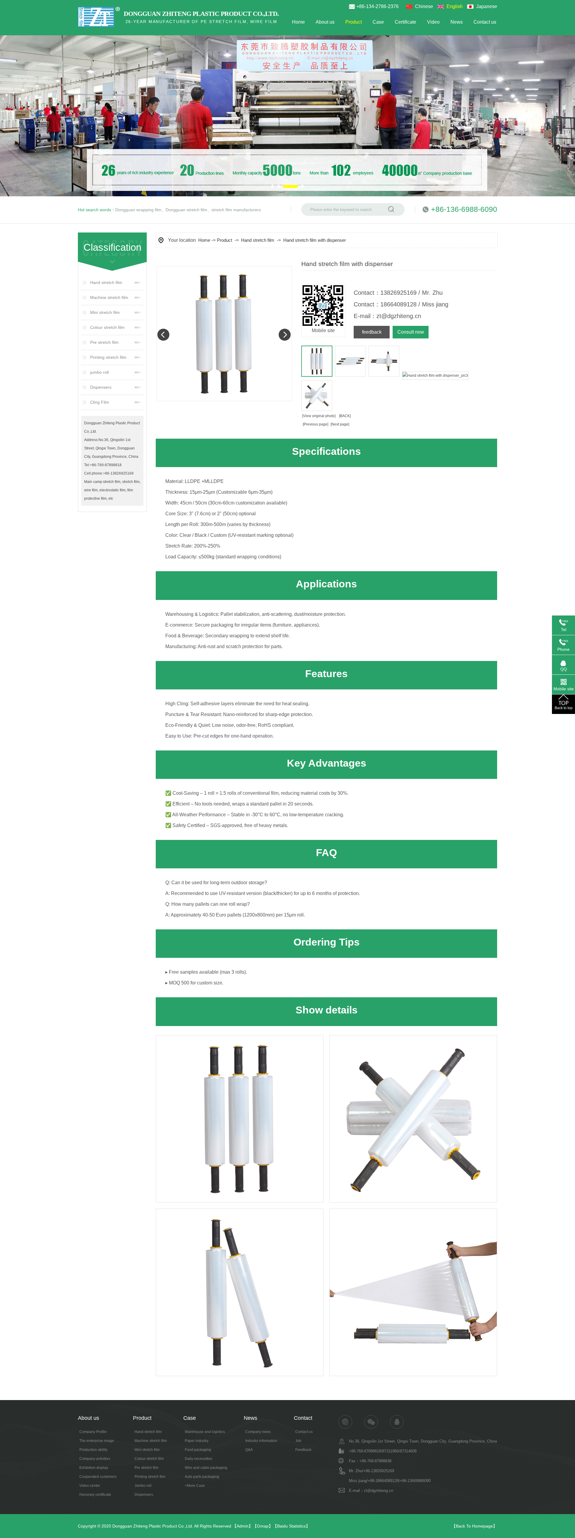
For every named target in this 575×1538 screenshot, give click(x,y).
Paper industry (196, 1441)
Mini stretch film (105, 312)
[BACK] (345, 416)
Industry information (261, 1441)
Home (298, 22)
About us (325, 22)
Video (433, 22)
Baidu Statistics (291, 1526)
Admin (243, 1526)
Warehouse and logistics (205, 1432)
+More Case (195, 1486)
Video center (89, 1486)
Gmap (263, 1526)
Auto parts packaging (202, 1477)
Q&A (249, 1450)
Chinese (424, 6)
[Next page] (340, 424)
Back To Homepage (474, 1526)
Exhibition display (93, 1468)
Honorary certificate (95, 1495)
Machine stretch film (109, 297)
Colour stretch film (107, 327)
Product (353, 22)
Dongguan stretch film (186, 209)
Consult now (410, 332)
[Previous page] (315, 424)
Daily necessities (198, 1459)
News (456, 22)
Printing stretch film (108, 357)
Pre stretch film (104, 342)
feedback (372, 332)
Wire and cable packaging (206, 1468)
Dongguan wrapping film (138, 209)
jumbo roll (99, 372)
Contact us (484, 22)
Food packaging (198, 1450)
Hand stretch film (106, 282)
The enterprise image (96, 1441)
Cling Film (99, 402)
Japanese (486, 6)
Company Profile (93, 1432)
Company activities (94, 1459)
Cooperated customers (97, 1477)
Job (298, 1441)
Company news (258, 1432)
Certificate (405, 22)
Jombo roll (143, 1486)
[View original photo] (318, 416)
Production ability (93, 1450)
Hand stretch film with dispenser (314, 240)
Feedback (303, 1450)
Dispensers (100, 387)
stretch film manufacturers (236, 209)
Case (378, 22)
